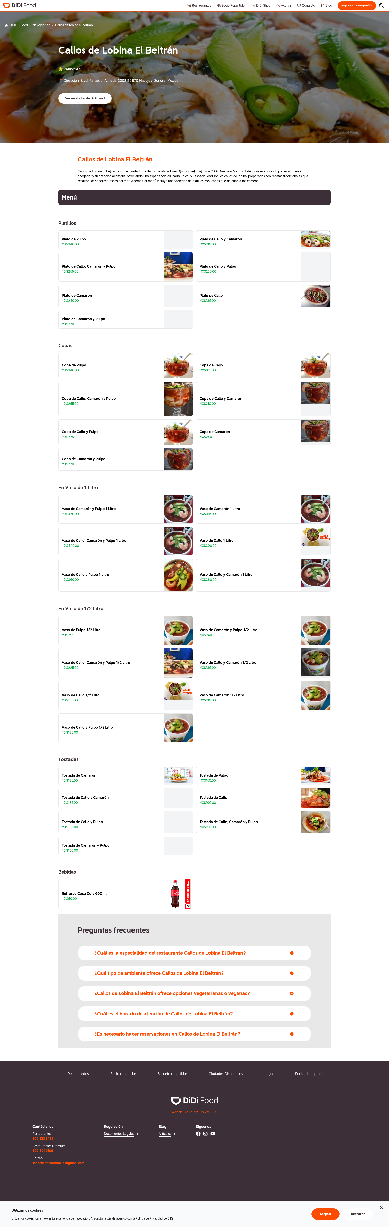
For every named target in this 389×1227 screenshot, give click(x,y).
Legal (269, 1074)
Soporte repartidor (172, 1074)
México (205, 1112)
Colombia (176, 1112)
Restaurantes (78, 1074)
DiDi (13, 25)
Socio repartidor (123, 1074)
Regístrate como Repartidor (356, 5)
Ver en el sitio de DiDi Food (85, 98)
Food (24, 25)
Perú (216, 1112)
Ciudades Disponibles (226, 1074)
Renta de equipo (308, 1074)
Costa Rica (191, 1112)
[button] (357, 5)
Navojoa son (41, 25)
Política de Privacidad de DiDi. (154, 1218)
